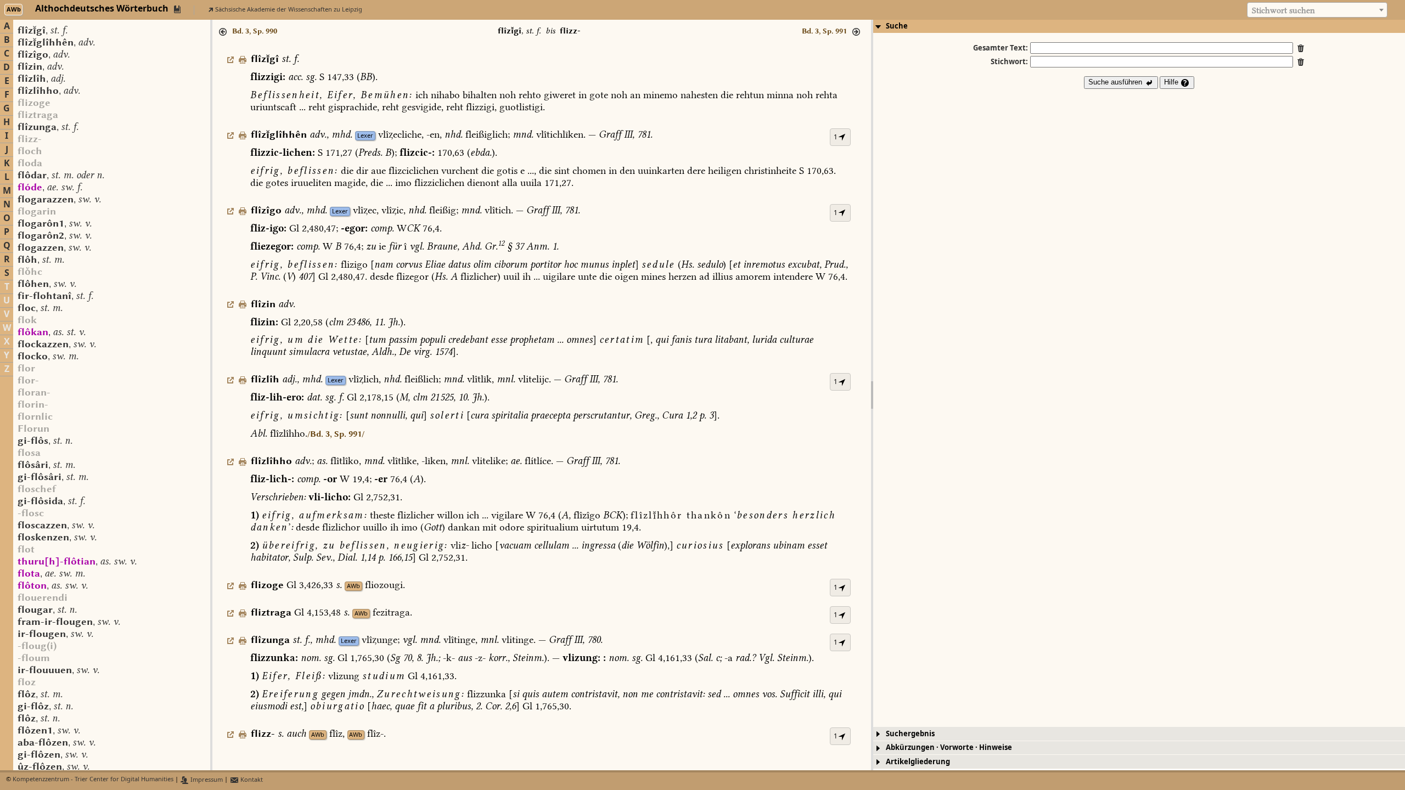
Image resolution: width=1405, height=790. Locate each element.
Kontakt (251, 780)
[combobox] (1317, 10)
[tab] (1139, 26)
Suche (897, 26)
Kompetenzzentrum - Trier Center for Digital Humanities (93, 780)
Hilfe (1172, 82)
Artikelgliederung (918, 762)
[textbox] (1317, 10)
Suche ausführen (1116, 82)
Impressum (206, 780)
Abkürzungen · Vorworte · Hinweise (949, 747)
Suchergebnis (910, 734)
